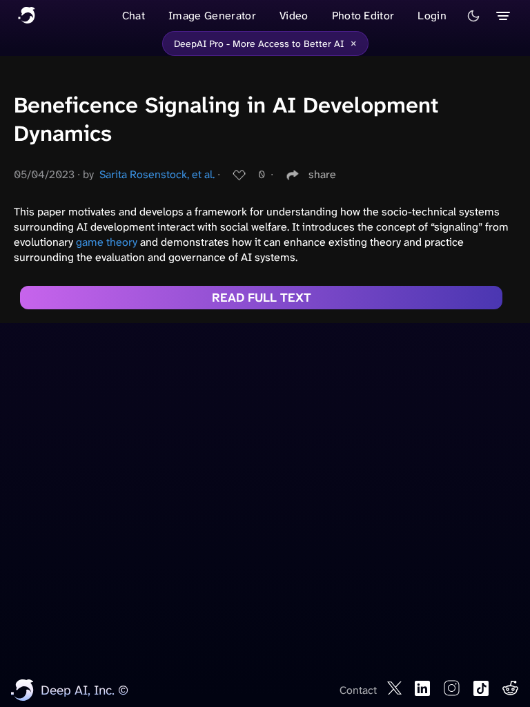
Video (293, 15)
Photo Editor (363, 15)
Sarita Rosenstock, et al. (157, 174)
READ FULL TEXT (261, 297)
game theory (106, 242)
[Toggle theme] (473, 16)
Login (432, 15)
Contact (358, 690)
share (322, 174)
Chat (133, 15)
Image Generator (212, 15)
